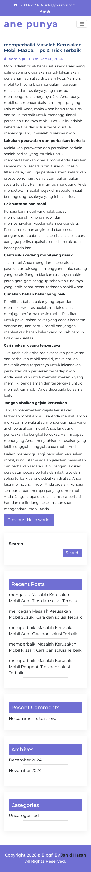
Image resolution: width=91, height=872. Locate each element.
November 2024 (25, 770)
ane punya (31, 23)
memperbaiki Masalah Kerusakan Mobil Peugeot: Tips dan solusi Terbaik (42, 666)
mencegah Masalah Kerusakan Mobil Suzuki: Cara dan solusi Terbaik (45, 614)
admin (14, 59)
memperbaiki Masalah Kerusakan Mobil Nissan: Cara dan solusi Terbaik (45, 647)
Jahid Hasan (73, 855)
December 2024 (25, 760)
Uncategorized (24, 815)
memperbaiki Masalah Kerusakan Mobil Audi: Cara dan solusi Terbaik (43, 630)
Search (16, 543)
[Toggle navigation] (81, 24)
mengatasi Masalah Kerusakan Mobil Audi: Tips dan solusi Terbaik (43, 597)
